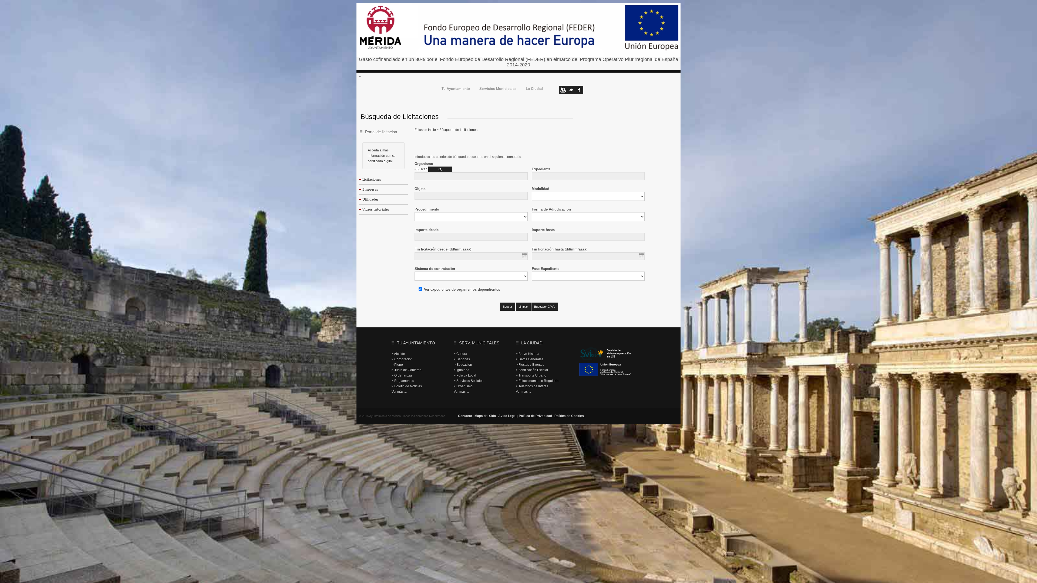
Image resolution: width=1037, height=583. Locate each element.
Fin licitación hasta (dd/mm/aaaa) (559, 249)
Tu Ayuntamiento (456, 89)
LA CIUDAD (532, 343)
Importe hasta (543, 230)
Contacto (465, 416)
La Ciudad (534, 89)
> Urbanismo (463, 386)
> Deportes (462, 359)
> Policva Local (465, 375)
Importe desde (427, 230)
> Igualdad (461, 370)
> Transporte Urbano (531, 375)
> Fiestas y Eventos (530, 365)
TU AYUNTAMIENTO (416, 343)
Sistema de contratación (435, 269)
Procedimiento (427, 209)
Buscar (421, 169)
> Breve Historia (527, 354)
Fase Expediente (545, 269)
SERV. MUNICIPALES (479, 343)
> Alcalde (398, 354)
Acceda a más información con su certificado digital (382, 155)
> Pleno (397, 365)
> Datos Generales (529, 359)
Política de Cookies (569, 416)
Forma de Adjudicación (551, 209)
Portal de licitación (381, 132)
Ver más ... (399, 392)
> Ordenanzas (402, 375)
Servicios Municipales (497, 89)
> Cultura (460, 354)
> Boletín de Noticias (407, 386)
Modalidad (540, 189)
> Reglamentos (403, 381)
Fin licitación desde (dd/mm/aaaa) (443, 249)
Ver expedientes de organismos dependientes (462, 289)
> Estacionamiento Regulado (537, 381)
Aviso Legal (507, 416)
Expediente (541, 169)
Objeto (420, 189)
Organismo (424, 164)
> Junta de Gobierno (407, 370)
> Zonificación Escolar (532, 370)
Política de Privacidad (536, 416)
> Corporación (402, 359)
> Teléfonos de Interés (532, 386)
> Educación (463, 365)
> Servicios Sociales (468, 381)
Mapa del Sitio (485, 416)
